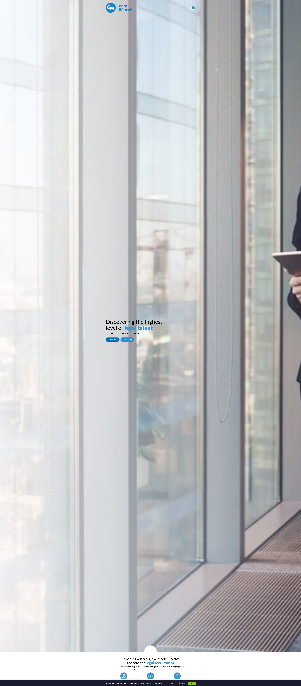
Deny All (183, 683)
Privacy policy (174, 683)
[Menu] (193, 8)
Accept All (192, 683)
